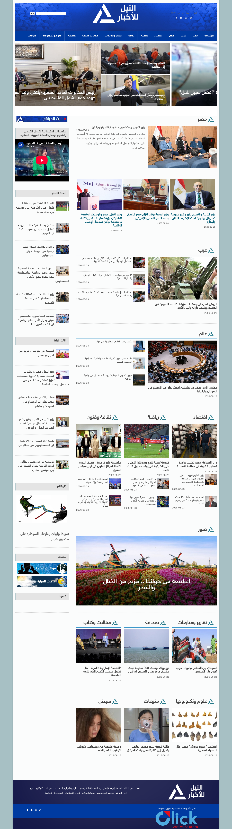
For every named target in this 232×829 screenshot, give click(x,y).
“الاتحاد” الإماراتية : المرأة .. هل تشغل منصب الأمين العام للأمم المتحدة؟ (102, 671)
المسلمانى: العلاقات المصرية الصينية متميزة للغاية (93, 481)
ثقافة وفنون (85, 788)
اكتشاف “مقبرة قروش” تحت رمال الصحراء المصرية (196, 749)
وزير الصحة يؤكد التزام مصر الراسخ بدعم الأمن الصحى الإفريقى (148, 216)
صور (32, 788)
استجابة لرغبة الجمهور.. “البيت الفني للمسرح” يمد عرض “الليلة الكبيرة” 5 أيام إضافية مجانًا (92, 501)
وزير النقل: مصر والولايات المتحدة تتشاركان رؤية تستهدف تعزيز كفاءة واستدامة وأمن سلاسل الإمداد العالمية (101, 220)
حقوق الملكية (88, 793)
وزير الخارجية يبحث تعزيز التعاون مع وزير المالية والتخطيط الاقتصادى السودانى (192, 480)
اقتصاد (158, 35)
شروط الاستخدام (72, 793)
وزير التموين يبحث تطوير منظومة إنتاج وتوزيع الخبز (118, 127)
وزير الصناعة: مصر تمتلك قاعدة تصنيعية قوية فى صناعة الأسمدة (197, 464)
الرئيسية (209, 35)
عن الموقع (121, 793)
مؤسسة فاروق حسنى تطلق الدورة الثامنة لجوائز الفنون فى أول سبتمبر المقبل (99, 466)
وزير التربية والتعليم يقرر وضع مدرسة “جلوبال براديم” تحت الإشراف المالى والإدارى (193, 218)
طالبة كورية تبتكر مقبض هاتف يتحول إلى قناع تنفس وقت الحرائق (148, 749)
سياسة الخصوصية (105, 793)
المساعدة (58, 793)
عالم (171, 35)
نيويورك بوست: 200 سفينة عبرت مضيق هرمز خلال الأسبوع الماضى (148, 670)
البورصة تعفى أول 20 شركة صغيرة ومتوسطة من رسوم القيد (189, 500)
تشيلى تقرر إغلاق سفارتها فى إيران (114, 341)
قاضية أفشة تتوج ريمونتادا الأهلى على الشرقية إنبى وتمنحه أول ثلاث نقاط (148, 466)
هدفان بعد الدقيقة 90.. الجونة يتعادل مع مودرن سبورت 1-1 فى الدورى (143, 482)
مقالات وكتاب (90, 35)
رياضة (144, 35)
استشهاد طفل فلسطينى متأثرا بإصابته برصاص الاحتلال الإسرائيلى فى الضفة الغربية (107, 260)
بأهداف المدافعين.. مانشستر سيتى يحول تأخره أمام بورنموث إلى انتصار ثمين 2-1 (36, 320)
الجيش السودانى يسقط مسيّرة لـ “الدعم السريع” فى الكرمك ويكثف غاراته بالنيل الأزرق (186, 306)
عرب (183, 35)
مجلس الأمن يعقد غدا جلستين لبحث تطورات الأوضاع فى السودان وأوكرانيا (182, 389)
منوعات (32, 35)
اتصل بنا (48, 793)
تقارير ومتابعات (113, 35)
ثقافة (131, 35)
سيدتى (57, 788)
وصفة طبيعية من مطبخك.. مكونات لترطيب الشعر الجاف (99, 749)
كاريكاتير (61, 486)
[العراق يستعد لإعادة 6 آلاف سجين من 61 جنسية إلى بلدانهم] (49, 44)
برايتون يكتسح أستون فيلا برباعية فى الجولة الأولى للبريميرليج (142, 501)
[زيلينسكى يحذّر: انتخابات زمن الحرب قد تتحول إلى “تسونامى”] (49, 76)
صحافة (72, 35)
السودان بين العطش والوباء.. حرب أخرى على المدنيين (196, 670)
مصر (195, 35)
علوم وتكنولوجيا (52, 35)
